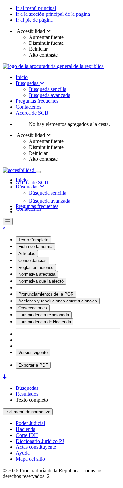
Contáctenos (28, 107)
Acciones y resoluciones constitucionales (57, 301)
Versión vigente (33, 352)
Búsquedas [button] (28, 186)
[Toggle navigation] (38, 172)
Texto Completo (33, 239)
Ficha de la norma (35, 246)
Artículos (26, 253)
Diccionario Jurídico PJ (40, 441)
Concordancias (32, 260)
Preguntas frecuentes (37, 101)
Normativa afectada (36, 274)
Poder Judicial (30, 423)
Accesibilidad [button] (31, 31)
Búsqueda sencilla (47, 89)
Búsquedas (28, 83)
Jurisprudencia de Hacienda (44, 321)
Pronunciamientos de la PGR (45, 294)
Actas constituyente (36, 447)
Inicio (22, 77)
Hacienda (25, 429)
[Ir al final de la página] (5, 377)
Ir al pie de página (34, 20)
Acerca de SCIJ (32, 113)
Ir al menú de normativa (27, 411)
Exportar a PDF (33, 365)
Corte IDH (27, 435)
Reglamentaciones (35, 267)
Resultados (27, 394)
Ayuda (23, 453)
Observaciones (32, 307)
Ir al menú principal (36, 8)
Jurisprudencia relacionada (43, 314)
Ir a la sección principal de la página (53, 14)
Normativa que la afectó (41, 281)
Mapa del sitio (30, 459)
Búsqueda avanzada (49, 95)
